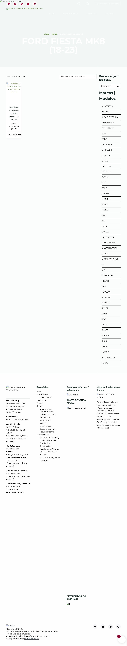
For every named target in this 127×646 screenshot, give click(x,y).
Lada (104, 226)
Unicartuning (69, 14)
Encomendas (45, 426)
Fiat (104, 183)
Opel (104, 286)
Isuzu (104, 204)
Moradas (43, 423)
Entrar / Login (45, 409)
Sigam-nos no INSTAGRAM (107, 4)
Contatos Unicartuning (49, 437)
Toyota (105, 352)
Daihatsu (106, 172)
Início (52, 14)
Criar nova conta (47, 412)
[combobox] (107, 86)
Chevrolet (107, 144)
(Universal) (108, 122)
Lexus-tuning (109, 243)
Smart (105, 330)
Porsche (106, 297)
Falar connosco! (43, 435)
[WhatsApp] (21, 3)
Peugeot (106, 292)
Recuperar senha (47, 432)
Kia (103, 221)
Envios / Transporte (48, 440)
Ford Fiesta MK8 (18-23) (14, 126)
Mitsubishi (107, 275)
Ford (104, 188)
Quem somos (45, 397)
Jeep (104, 215)
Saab (104, 314)
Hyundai (106, 199)
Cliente (39, 406)
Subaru (106, 336)
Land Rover (108, 237)
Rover (105, 308)
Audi (104, 133)
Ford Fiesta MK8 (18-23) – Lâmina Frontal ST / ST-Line (14, 113)
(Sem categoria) (110, 117)
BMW (104, 139)
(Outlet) (106, 112)
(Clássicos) (107, 106)
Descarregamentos (48, 429)
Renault (106, 303)
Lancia (105, 232)
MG (103, 265)
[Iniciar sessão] (87, 3)
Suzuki (105, 341)
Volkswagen (108, 357)
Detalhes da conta (47, 415)
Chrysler (107, 150)
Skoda (105, 325)
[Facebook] (8, 3)
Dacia (105, 161)
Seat (104, 319)
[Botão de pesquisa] (118, 86)
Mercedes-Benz (110, 259)
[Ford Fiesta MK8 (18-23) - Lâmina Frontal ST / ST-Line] (13, 92)
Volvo (105, 363)
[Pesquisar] (79, 3)
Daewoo (106, 166)
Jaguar (105, 210)
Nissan (105, 281)
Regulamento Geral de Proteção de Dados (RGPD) (49, 452)
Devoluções (45, 443)
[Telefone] (28, 3)
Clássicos (109, 14)
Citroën (106, 155)
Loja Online (91, 14)
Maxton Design (110, 248)
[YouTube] (118, 626)
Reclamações (45, 446)
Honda (105, 194)
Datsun (105, 177)
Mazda (105, 254)
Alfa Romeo (108, 128)
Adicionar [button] (20, 134)
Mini (104, 270)
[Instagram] (15, 3)
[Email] (34, 3)
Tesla (104, 346)
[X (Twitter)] (102, 626)
